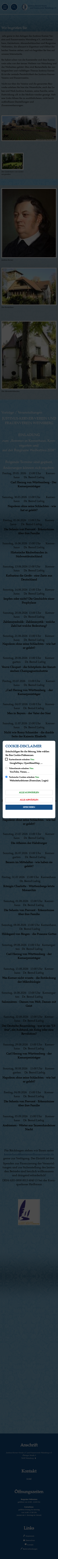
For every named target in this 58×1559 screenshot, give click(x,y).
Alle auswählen (29, 792)
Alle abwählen (29, 799)
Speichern (29, 807)
